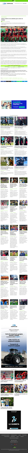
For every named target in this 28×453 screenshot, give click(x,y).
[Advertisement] (14, 10)
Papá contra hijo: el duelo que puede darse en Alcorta (23, 185)
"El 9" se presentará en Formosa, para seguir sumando (4, 185)
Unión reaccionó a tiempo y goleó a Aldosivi (4, 207)
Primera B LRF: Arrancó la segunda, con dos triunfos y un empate (13, 209)
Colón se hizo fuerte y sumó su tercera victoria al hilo (7, 127)
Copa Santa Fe (21, 187)
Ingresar (22, 436)
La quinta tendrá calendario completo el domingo (13, 258)
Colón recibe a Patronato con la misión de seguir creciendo (20, 147)
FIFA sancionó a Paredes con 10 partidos (22, 207)
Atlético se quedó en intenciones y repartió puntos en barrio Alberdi (7, 168)
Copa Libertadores (3, 309)
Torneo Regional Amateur (21, 262)
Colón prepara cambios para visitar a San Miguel (20, 127)
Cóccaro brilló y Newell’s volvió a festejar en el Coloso (13, 185)
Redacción (4, 21)
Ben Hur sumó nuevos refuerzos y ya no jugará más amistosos (23, 258)
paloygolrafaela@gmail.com (14, 441)
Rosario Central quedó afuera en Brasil (13, 307)
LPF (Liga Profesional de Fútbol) (13, 189)
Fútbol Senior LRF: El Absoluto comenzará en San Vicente (14, 283)
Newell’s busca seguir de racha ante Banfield (22, 282)
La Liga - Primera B (13, 212)
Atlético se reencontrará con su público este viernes (20, 167)
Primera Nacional (3, 129)
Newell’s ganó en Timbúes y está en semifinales (23, 232)
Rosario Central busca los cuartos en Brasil (4, 307)
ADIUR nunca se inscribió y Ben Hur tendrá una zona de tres (5, 283)
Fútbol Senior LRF (12, 236)
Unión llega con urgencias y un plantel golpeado (4, 258)
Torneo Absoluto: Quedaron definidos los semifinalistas (13, 233)
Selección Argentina (22, 210)
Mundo (18, 436)
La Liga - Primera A (13, 261)
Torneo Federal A (3, 188)
